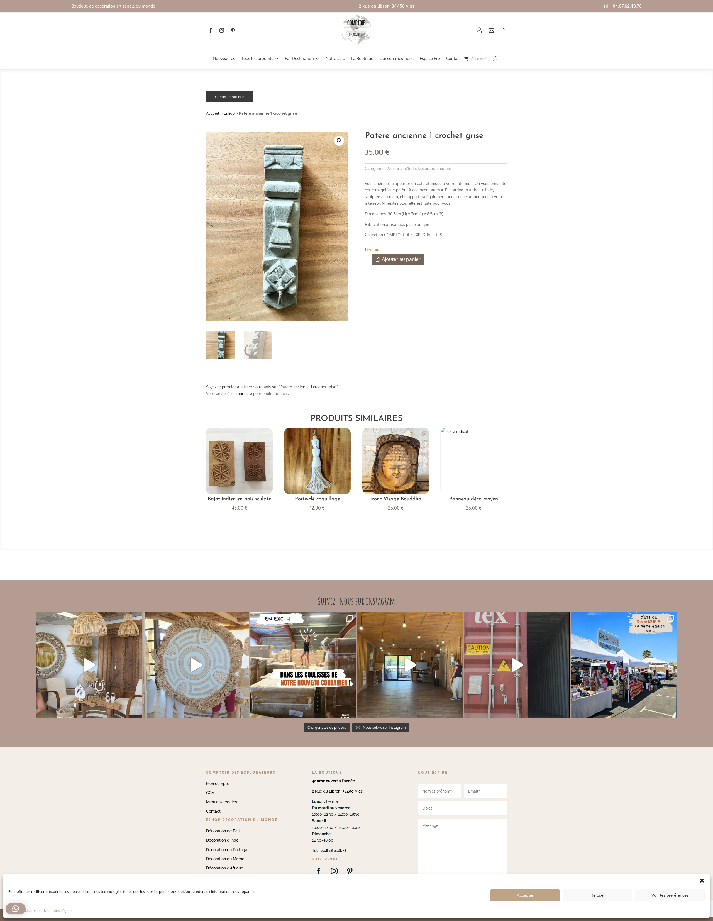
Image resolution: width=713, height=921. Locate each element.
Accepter (525, 895)
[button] (339, 141)
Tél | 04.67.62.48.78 (622, 6)
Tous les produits (257, 58)
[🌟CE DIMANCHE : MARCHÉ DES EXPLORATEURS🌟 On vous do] (624, 665)
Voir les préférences (669, 895)
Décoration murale (434, 168)
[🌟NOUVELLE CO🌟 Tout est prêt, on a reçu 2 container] (196, 665)
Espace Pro (430, 58)
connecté (244, 393)
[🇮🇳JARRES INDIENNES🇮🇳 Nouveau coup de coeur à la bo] (517, 665)
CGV (210, 793)
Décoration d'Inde (222, 840)
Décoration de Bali (223, 831)
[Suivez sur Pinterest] (232, 30)
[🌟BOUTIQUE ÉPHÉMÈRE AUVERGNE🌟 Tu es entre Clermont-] (410, 665)
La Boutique (362, 58)
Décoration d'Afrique (224, 868)
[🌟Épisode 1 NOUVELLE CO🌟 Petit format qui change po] (89, 665)
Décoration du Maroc (225, 859)
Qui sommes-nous (396, 58)
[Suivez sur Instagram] (221, 30)
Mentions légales (221, 802)
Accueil (212, 113)
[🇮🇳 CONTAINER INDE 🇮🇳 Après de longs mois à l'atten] (303, 665)
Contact (453, 58)
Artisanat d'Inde (401, 168)
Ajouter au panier (401, 259)
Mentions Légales (58, 910)
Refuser (597, 895)
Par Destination (299, 58)
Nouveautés (224, 58)
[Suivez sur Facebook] (210, 30)
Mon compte (217, 783)
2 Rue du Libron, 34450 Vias (337, 791)
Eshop (229, 113)
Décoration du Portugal (227, 849)
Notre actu (335, 58)
